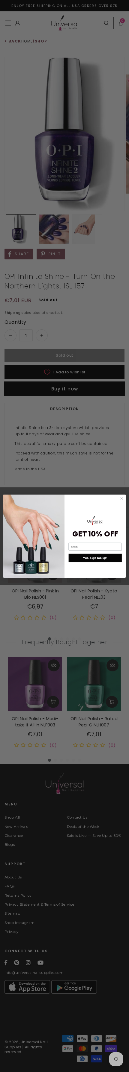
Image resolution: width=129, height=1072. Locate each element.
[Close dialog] (121, 498)
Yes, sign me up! (95, 558)
